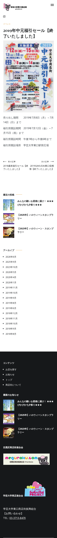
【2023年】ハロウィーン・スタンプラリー (35, 230)
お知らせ (10, 374)
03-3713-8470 (18, 518)
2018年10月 (12, 323)
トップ (9, 379)
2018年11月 (12, 318)
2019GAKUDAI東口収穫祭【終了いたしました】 (41, 165)
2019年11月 (12, 287)
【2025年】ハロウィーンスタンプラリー (35, 216)
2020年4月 (11, 277)
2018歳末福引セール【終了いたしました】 (15, 165)
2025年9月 (11, 261)
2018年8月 (11, 333)
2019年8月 (11, 302)
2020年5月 (11, 272)
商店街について (13, 384)
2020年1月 (11, 282)
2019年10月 (12, 292)
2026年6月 (11, 256)
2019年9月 (11, 297)
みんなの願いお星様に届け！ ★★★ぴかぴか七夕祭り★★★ (35, 202)
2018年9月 (11, 328)
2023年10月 (12, 267)
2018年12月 (12, 313)
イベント (7, 24)
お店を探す (11, 369)
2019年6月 (11, 308)
